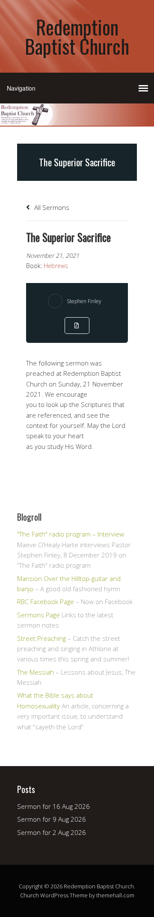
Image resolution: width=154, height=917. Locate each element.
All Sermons (51, 207)
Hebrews (56, 266)
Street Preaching (41, 638)
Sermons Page (38, 614)
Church (29, 895)
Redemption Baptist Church (77, 36)
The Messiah (35, 672)
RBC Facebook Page (45, 601)
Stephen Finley (84, 301)
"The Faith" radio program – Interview (70, 534)
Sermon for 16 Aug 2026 (53, 806)
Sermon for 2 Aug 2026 (51, 832)
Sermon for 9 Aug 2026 (51, 819)
